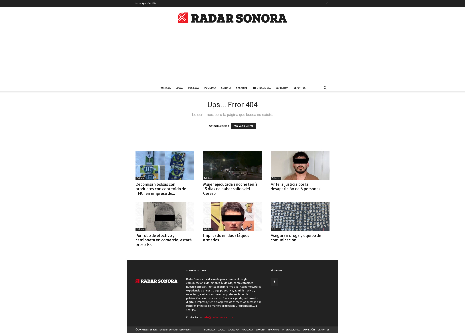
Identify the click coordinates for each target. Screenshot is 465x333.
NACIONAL (241, 88)
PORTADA (165, 88)
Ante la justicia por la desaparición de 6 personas (295, 186)
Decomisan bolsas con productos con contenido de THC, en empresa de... (161, 189)
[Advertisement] (232, 57)
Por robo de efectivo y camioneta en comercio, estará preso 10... (164, 240)
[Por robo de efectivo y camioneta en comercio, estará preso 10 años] (165, 216)
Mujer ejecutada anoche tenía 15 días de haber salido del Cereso (230, 189)
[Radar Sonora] (232, 18)
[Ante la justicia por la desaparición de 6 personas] (300, 165)
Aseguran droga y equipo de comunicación (296, 237)
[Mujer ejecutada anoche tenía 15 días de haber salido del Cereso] (232, 165)
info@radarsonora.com (218, 317)
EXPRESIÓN (282, 88)
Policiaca (140, 178)
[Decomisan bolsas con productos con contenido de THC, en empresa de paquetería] (165, 165)
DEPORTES (300, 88)
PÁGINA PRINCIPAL (243, 126)
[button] (325, 88)
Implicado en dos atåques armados (226, 237)
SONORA (226, 88)
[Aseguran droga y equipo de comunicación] (300, 216)
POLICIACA (210, 88)
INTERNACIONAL (261, 88)
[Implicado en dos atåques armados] (232, 216)
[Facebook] (326, 3)
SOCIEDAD (193, 88)
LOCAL (179, 88)
